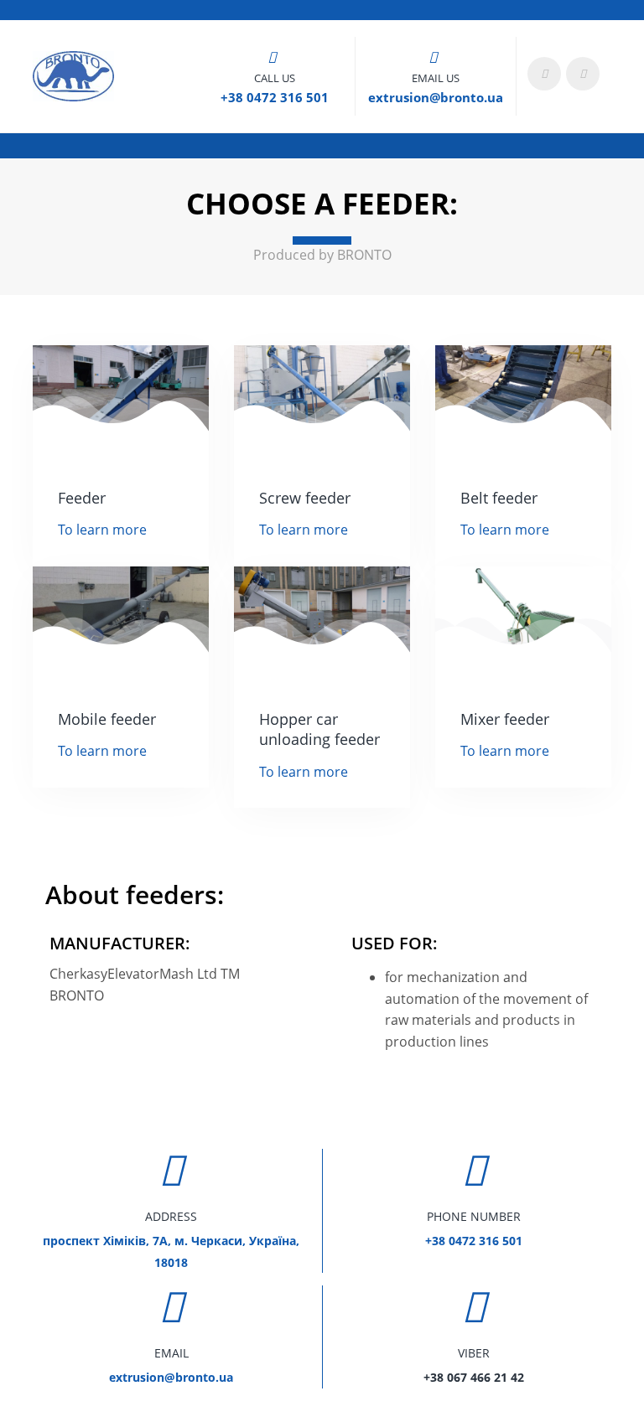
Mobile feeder (107, 719)
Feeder (82, 498)
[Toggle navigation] (611, 10)
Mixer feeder (504, 719)
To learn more (102, 529)
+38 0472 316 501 (275, 97)
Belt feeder (499, 498)
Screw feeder (305, 498)
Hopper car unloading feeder (319, 729)
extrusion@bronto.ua (435, 97)
